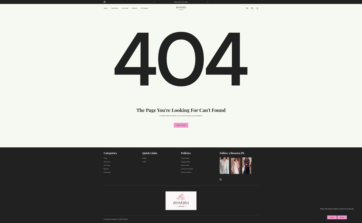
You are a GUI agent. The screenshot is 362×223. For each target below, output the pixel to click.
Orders (144, 158)
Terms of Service (186, 172)
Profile (144, 162)
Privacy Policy (185, 158)
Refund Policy (185, 165)
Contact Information (187, 169)
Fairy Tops (107, 165)
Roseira (125, 219)
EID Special (107, 172)
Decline (342, 217)
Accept (332, 217)
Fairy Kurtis (107, 162)
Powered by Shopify (110, 219)
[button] (207, 2)
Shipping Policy (185, 162)
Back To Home (181, 125)
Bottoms (106, 169)
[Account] (257, 8)
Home (105, 158)
